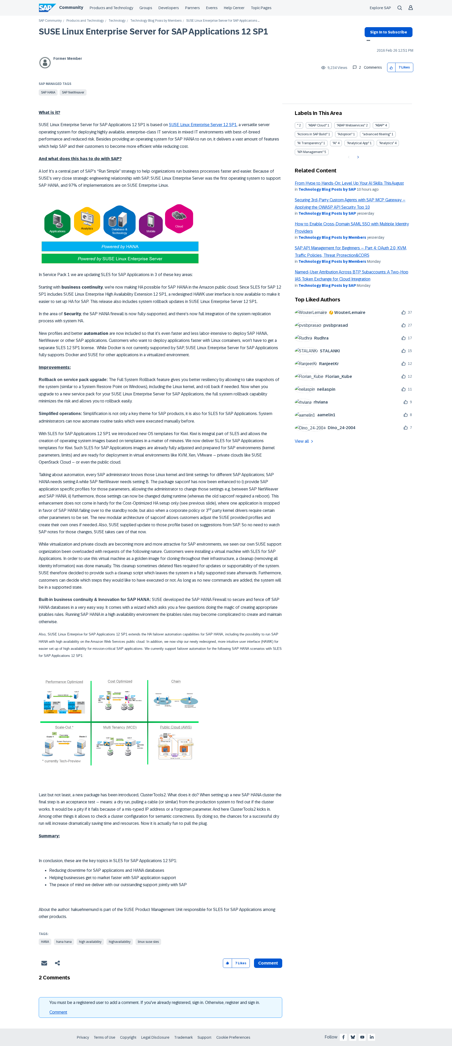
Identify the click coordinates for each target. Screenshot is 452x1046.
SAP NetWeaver (73, 92)
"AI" (334, 143)
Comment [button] (268, 963)
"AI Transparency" (310, 143)
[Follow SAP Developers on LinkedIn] (372, 1037)
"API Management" (310, 152)
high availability (90, 942)
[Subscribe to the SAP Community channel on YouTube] (362, 1037)
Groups (145, 8)
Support (204, 1037)
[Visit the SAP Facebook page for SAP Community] (343, 1037)
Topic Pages (261, 8)
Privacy (83, 1037)
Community (71, 7)
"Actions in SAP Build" (312, 134)
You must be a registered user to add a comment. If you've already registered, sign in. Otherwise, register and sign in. (154, 1002)
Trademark (183, 1037)
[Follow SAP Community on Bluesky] (353, 1037)
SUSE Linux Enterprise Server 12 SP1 (203, 124)
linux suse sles (148, 942)
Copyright (128, 1037)
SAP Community (50, 20)
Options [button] (367, 41)
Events (212, 8)
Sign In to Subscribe (388, 32)
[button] (391, 67)
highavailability (120, 942)
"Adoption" (344, 134)
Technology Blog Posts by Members (156, 20)
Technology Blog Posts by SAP (327, 189)
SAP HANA (48, 92)
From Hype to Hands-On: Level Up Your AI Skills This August (349, 183)
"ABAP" (379, 125)
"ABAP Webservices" (351, 125)
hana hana (64, 942)
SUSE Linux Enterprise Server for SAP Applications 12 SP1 (153, 31)
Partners (192, 8)
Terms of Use (104, 1037)
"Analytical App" (358, 143)
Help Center (234, 8)
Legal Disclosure (155, 1037)
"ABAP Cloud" (317, 125)
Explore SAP (380, 8)
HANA (45, 942)
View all (302, 441)
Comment (58, 1012)
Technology (117, 20)
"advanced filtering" (376, 134)
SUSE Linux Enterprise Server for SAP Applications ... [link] (222, 20)
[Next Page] (357, 157)
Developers (169, 8)
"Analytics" (386, 143)
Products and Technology (111, 8)
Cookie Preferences (233, 1037)
